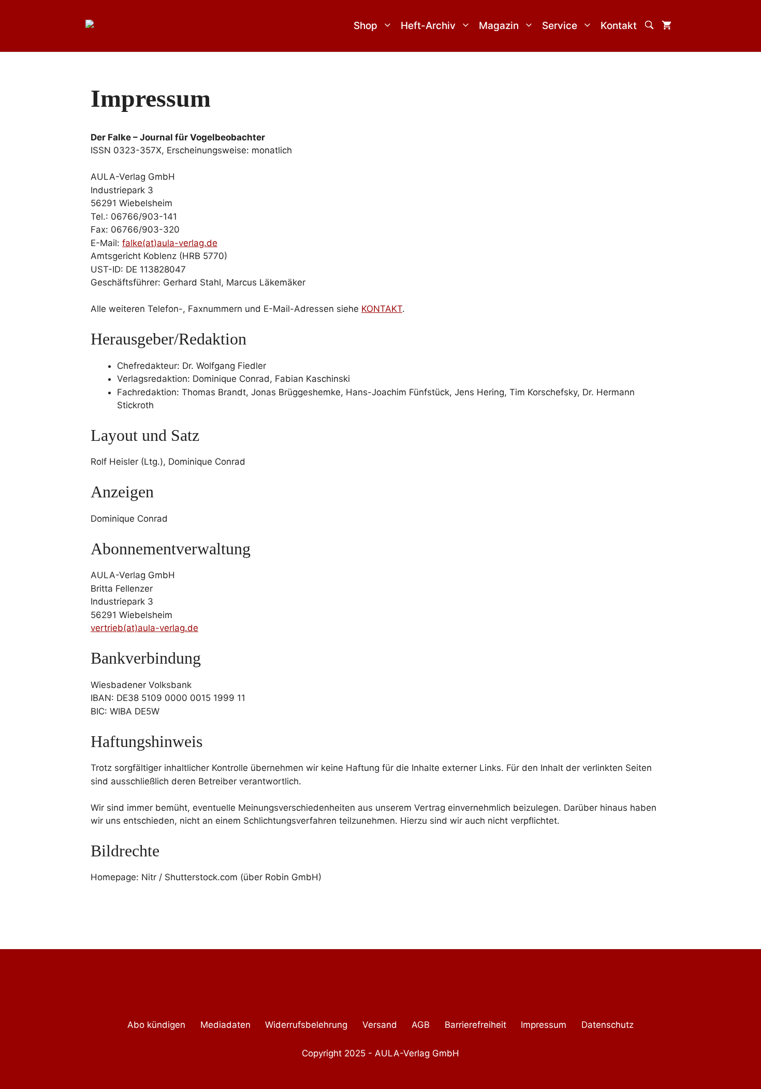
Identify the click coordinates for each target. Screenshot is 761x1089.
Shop (365, 26)
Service (559, 26)
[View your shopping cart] (666, 25)
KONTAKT (381, 309)
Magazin (499, 26)
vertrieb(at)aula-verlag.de (144, 628)
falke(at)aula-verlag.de (169, 243)
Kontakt (619, 26)
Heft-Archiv (428, 26)
